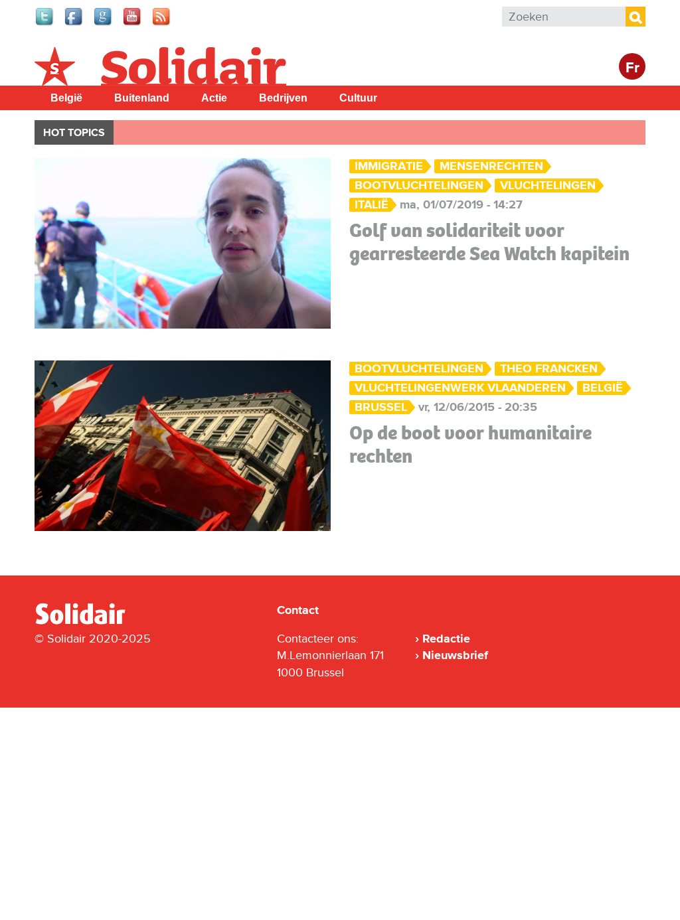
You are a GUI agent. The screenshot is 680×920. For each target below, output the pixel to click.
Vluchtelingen (548, 185)
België (66, 98)
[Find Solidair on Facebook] (74, 24)
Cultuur (358, 98)
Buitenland (141, 98)
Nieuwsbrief (455, 655)
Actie (214, 98)
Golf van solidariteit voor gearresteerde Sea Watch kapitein (489, 242)
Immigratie (389, 166)
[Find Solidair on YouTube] (132, 24)
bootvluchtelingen (419, 185)
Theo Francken (549, 369)
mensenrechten (491, 166)
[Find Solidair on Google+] (103, 24)
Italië (371, 205)
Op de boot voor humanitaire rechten (470, 444)
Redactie (446, 638)
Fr (632, 68)
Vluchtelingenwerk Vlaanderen (460, 388)
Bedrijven (283, 98)
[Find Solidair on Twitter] (45, 24)
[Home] (92, 622)
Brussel (381, 407)
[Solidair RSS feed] (162, 24)
